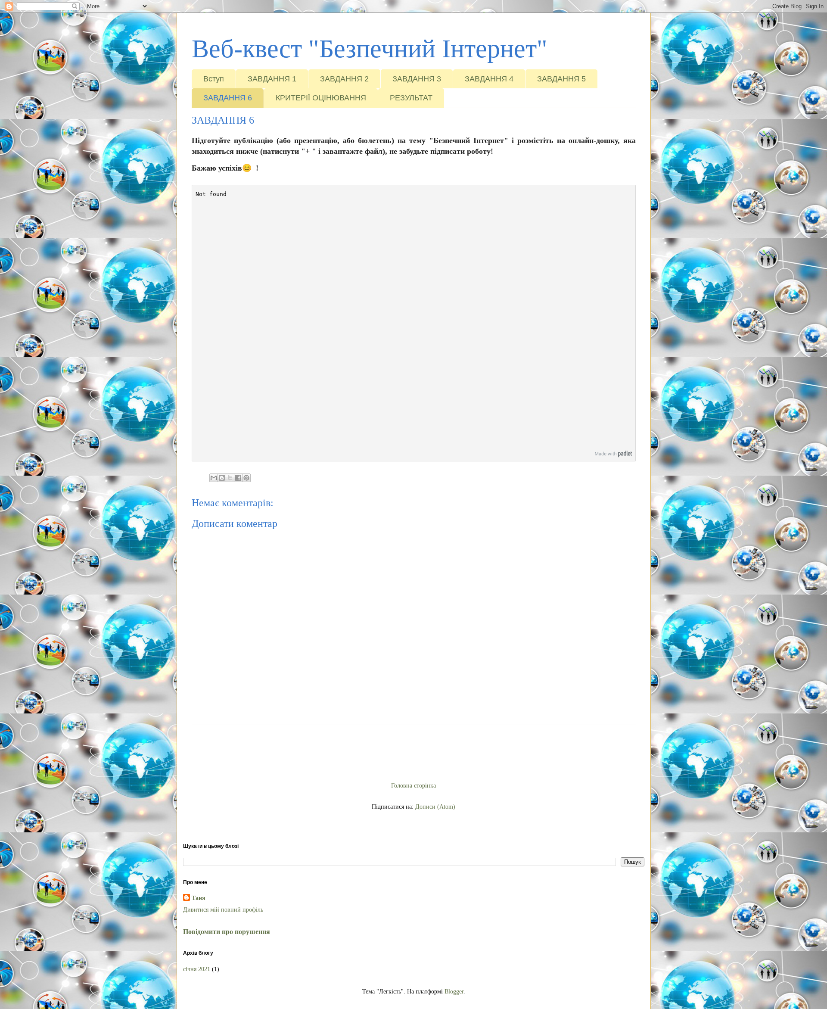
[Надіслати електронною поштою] (213, 477)
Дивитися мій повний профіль (223, 909)
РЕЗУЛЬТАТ (411, 97)
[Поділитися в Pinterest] (246, 477)
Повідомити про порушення (226, 932)
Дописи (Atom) (435, 806)
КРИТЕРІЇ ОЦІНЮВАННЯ (321, 97)
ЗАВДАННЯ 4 (489, 79)
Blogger (454, 991)
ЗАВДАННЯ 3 (416, 79)
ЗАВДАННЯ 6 (227, 97)
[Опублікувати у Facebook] (238, 477)
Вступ (213, 79)
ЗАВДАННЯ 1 (272, 79)
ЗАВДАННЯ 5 (561, 79)
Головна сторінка (413, 785)
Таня (198, 898)
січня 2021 (196, 969)
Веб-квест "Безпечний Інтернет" (369, 48)
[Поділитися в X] (230, 477)
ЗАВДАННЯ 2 (344, 79)
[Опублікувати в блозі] (222, 477)
